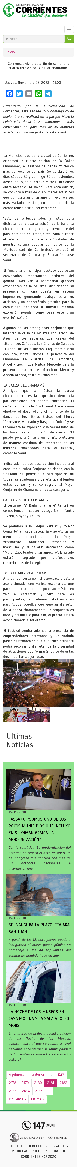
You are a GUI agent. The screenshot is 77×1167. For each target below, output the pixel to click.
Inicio (10, 52)
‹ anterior (37, 1074)
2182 (63, 1083)
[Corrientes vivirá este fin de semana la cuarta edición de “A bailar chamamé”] (38, 683)
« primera (16, 1074)
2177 (60, 1074)
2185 (39, 1091)
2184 (26, 1091)
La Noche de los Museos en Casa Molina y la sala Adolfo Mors (39, 1018)
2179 (25, 1083)
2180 (38, 1083)
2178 (12, 1083)
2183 (12, 1091)
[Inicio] (35, 12)
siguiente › (17, 1099)
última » (37, 1099)
